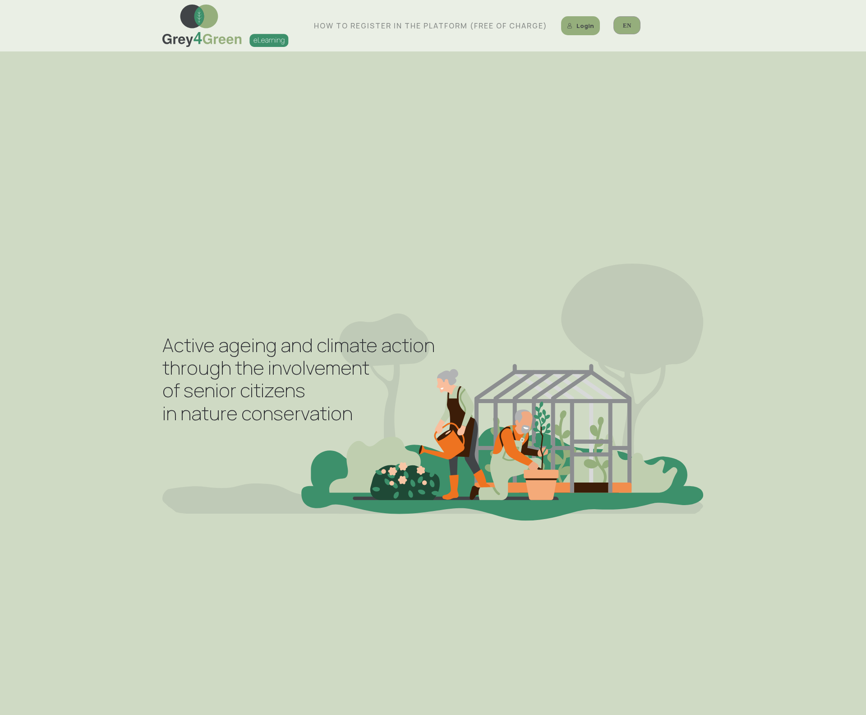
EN (627, 25)
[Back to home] (225, 26)
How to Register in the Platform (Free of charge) (431, 26)
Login (585, 26)
